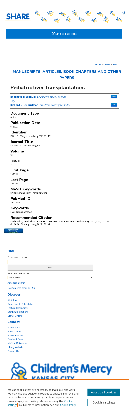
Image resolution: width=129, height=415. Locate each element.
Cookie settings (104, 402)
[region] (64, 397)
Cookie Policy (68, 405)
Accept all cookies (104, 392)
